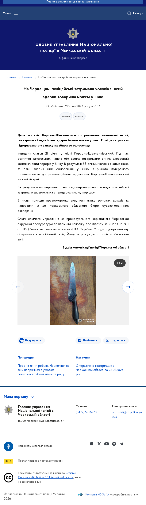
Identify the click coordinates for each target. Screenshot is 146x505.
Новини (27, 77)
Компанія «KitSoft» (97, 494)
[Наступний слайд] (128, 287)
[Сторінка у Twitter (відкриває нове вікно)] (99, 444)
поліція (79, 116)
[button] (19, 397)
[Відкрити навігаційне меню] (16, 13)
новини (66, 116)
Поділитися (90, 340)
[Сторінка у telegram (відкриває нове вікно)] (121, 444)
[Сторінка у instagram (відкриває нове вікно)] (114, 444)
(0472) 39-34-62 (86, 412)
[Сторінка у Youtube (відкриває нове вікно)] (106, 444)
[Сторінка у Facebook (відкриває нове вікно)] (92, 444)
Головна (11, 77)
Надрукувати (33, 340)
